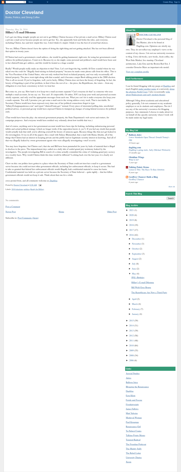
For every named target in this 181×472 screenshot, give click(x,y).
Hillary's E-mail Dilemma (142, 282)
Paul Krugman (132, 422)
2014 (131, 325)
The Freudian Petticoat (136, 444)
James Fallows (132, 408)
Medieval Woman (134, 417)
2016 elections (17, 189)
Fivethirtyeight (132, 404)
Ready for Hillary (37, 189)
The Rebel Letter (133, 453)
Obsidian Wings (136, 157)
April (134, 299)
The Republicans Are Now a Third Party (149, 292)
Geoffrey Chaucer (136, 179)
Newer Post (11, 211)
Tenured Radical (133, 439)
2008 (131, 355)
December (137, 238)
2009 (131, 350)
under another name (147, 88)
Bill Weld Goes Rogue (141, 287)
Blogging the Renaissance (137, 386)
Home (61, 211)
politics (27, 189)
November (137, 243)
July (134, 263)
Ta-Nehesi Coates (133, 430)
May (134, 273)
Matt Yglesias (132, 413)
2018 (131, 225)
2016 (131, 234)
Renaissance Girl (133, 426)
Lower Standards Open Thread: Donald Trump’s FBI (149, 138)
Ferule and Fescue (134, 400)
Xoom (128, 461)
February (136, 309)
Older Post (112, 211)
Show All (172, 187)
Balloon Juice (135, 134)
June (134, 268)
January (135, 314)
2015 (131, 320)
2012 (131, 335)
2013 (131, 330)
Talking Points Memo (139, 167)
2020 (131, 215)
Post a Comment (13, 206)
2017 (131, 229)
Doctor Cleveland (24, 12)
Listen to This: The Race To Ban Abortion (146, 169)
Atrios (128, 377)
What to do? (134, 159)
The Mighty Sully (134, 448)
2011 (131, 340)
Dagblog (53, 180)
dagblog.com (135, 147)
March (135, 303)
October (136, 248)
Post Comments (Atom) (28, 217)
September (137, 253)
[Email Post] (39, 185)
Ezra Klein (130, 395)
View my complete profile (137, 71)
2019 (131, 220)
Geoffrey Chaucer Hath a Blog (143, 176)
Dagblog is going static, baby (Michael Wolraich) (149, 149)
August (135, 258)
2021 (131, 210)
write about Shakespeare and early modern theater (148, 93)
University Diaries (134, 457)
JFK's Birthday (138, 277)
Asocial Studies (133, 373)
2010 (131, 345)
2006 (131, 360)
